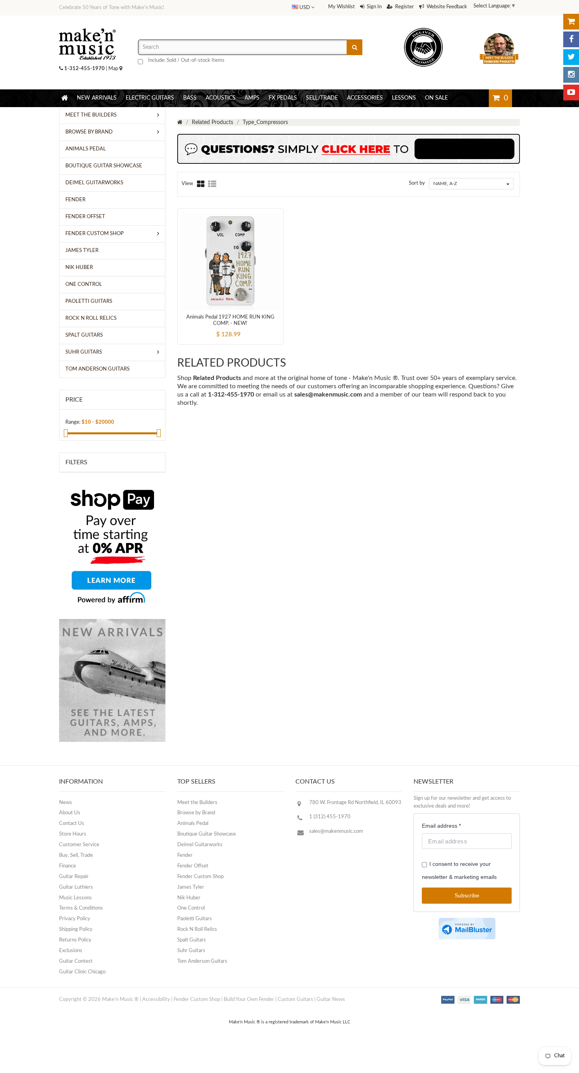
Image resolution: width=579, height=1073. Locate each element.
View (187, 183)
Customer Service (79, 844)
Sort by (417, 183)
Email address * (441, 826)
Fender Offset (192, 866)
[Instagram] (571, 75)
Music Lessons (75, 898)
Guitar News (331, 999)
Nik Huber (188, 898)
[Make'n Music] (87, 25)
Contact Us (71, 823)
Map (113, 68)
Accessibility (156, 999)
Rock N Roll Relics (197, 929)
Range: (72, 422)
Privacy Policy (74, 918)
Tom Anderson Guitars (202, 961)
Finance (67, 866)
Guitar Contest (76, 961)
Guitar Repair (74, 876)
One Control (191, 908)
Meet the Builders (197, 802)
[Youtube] (571, 92)
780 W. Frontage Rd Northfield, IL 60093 (355, 802)
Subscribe (467, 895)
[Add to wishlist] (245, 327)
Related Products (212, 122)
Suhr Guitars (191, 950)
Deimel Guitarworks (200, 844)
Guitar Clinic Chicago (82, 972)
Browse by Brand (196, 812)
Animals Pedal (192, 823)
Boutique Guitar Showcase (206, 834)
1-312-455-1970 (84, 68)
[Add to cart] (216, 327)
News (65, 802)
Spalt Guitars (191, 940)
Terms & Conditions (81, 908)
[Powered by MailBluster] (466, 929)
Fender (185, 855)
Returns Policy (75, 940)
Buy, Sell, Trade (76, 855)
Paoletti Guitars (194, 918)
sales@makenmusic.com (328, 394)
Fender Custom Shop (200, 876)
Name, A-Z (445, 183)
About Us (69, 812)
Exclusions (70, 950)
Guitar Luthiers (76, 887)
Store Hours (72, 834)
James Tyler (190, 887)
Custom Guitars (295, 999)
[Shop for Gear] (571, 22)
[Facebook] (571, 39)
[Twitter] (571, 57)
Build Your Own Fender (249, 999)
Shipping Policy (76, 929)
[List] (212, 184)
